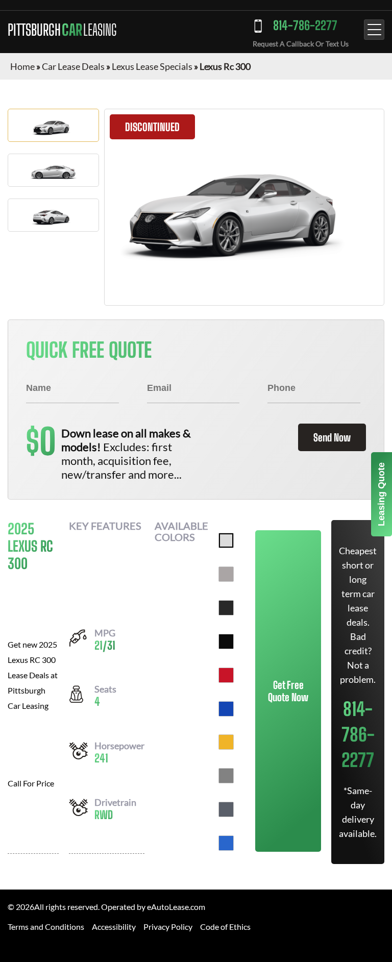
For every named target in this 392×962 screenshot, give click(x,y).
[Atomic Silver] (226, 574)
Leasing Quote (381, 494)
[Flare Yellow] (226, 742)
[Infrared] (226, 675)
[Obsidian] (226, 641)
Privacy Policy (167, 926)
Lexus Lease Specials (152, 66)
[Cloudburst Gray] (226, 809)
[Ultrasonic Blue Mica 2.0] (226, 709)
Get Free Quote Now (288, 691)
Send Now (332, 437)
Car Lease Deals (73, 66)
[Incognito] (226, 776)
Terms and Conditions (46, 926)
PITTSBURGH (62, 29)
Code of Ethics (225, 926)
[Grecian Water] (226, 843)
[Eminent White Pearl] (226, 540)
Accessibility (114, 926)
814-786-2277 (305, 25)
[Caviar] (226, 608)
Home (22, 66)
